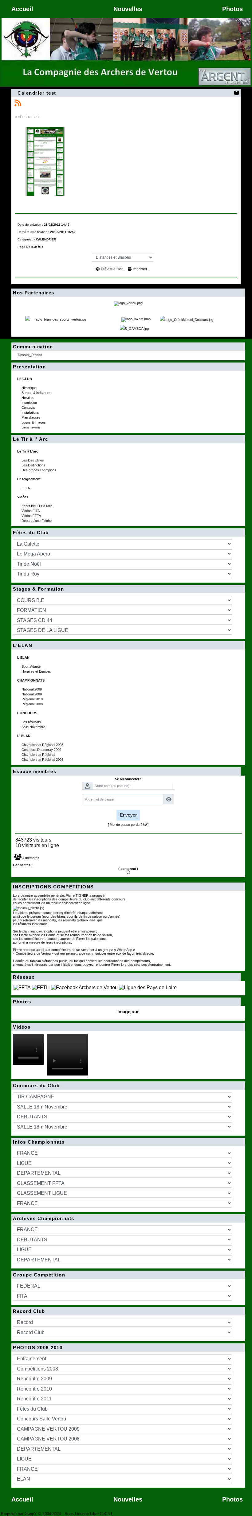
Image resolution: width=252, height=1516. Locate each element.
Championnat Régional (39, 754)
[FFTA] (22, 987)
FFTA (26, 488)
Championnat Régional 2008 (43, 745)
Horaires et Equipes (37, 671)
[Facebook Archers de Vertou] (84, 987)
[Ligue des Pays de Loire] (148, 987)
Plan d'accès (31, 417)
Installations (31, 412)
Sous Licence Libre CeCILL (89, 1513)
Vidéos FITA (31, 511)
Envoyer (128, 814)
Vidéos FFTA (32, 516)
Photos (125, 1002)
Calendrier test (37, 93)
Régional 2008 (33, 704)
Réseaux (125, 977)
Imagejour (128, 1011)
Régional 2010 (33, 699)
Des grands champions (39, 470)
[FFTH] (41, 987)
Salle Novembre (34, 727)
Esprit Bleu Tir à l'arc (37, 506)
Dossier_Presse (30, 355)
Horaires (28, 397)
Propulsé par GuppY (19, 1513)
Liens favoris (31, 427)
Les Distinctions (34, 465)
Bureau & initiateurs (36, 393)
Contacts (29, 407)
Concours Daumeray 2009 (42, 750)
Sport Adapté (31, 666)
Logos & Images (34, 422)
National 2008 (32, 694)
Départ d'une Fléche (37, 520)
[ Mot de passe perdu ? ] (128, 824)
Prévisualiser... (113, 269)
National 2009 (32, 689)
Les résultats (32, 722)
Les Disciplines (33, 460)
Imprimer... (141, 269)
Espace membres (125, 771)
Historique (29, 388)
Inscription (30, 402)
